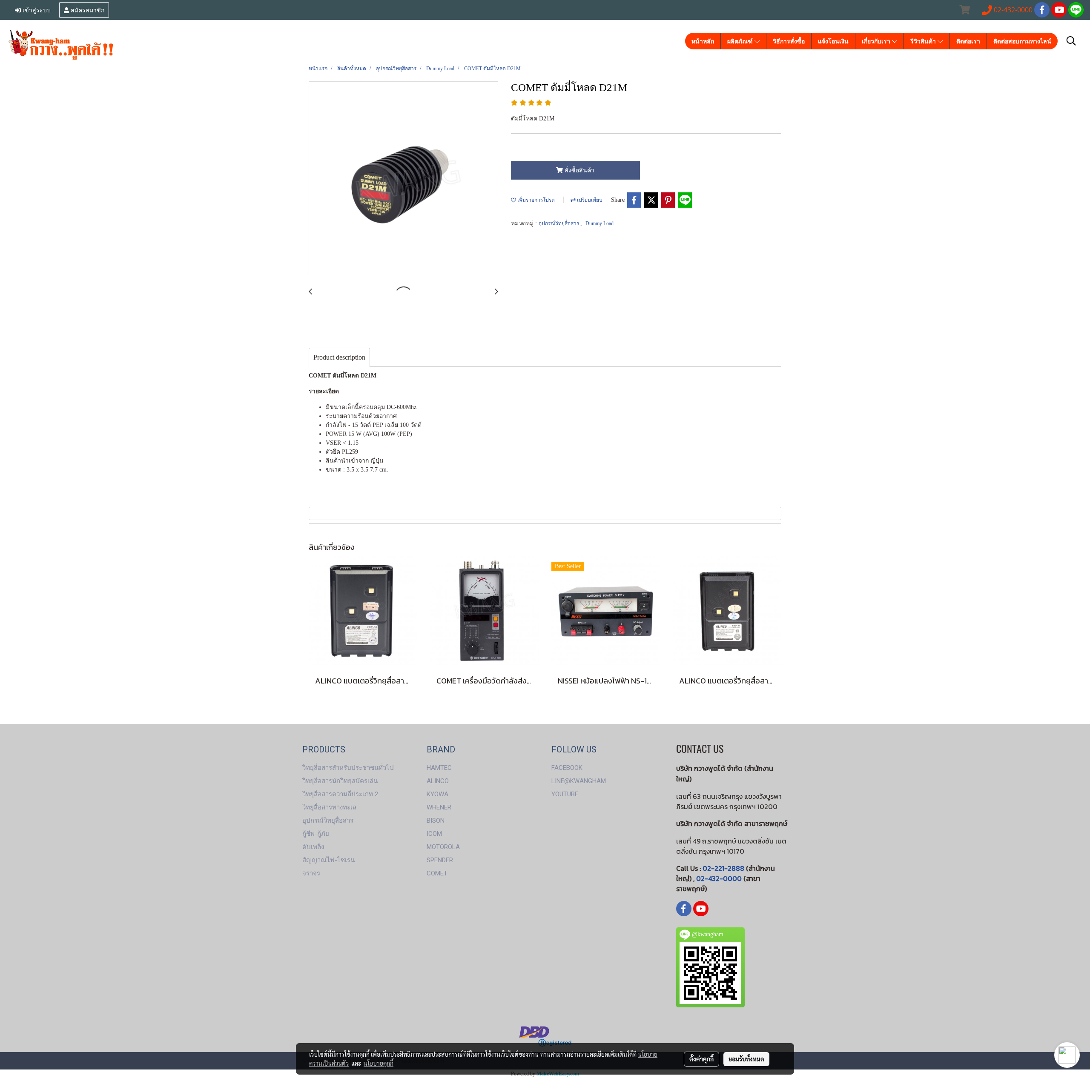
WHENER (439, 807)
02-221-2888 (723, 868)
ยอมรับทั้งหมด (746, 1059)
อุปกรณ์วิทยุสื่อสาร (559, 223)
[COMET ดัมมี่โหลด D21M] (403, 179)
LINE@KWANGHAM (578, 781)
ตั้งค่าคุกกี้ (701, 1059)
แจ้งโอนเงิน (833, 41)
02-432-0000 (719, 878)
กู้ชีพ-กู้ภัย (315, 834)
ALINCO (438, 781)
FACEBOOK (566, 768)
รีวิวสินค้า (924, 41)
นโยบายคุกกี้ (378, 1063)
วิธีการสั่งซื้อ (789, 41)
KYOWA (437, 794)
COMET (437, 873)
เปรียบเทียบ (589, 200)
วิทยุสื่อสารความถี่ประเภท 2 (340, 794)
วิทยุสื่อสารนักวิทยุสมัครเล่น (340, 781)
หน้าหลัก (702, 41)
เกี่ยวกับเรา (877, 41)
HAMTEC (439, 768)
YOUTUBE (564, 794)
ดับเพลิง (313, 847)
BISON (436, 820)
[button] (1071, 41)
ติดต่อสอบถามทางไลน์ (1022, 41)
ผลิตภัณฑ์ (740, 41)
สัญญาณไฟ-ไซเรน (328, 860)
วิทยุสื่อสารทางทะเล (329, 807)
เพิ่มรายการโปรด (535, 200)
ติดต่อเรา (968, 41)
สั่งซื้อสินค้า (578, 170)
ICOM (434, 834)
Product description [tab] (339, 357)
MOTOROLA (443, 847)
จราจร (311, 873)
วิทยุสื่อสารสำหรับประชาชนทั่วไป (348, 768)
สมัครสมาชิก (86, 9)
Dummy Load (599, 223)
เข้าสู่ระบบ (36, 9)
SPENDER (440, 860)
